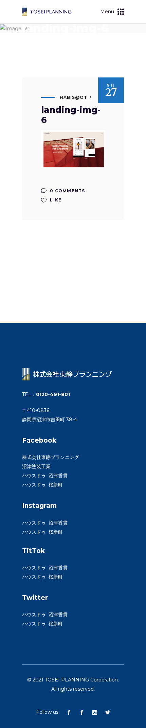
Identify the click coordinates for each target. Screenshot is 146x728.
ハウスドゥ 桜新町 (42, 485)
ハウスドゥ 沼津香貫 (45, 476)
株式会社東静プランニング (50, 457)
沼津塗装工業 (36, 466)
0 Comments (67, 190)
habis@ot (73, 97)
